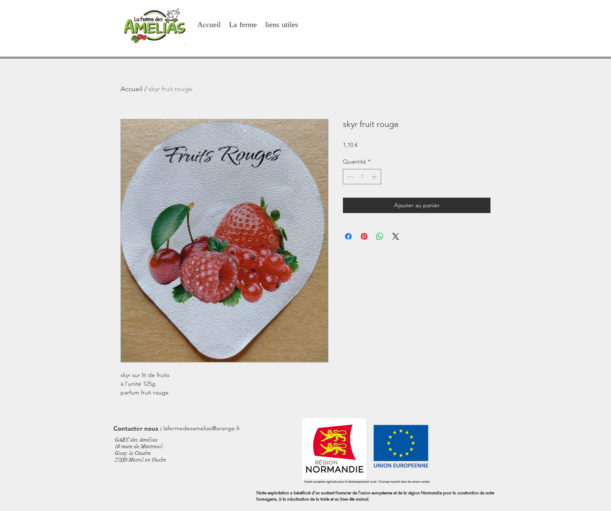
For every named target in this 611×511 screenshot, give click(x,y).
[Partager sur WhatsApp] (380, 236)
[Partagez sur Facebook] (348, 236)
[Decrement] (349, 176)
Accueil (132, 89)
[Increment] (375, 176)
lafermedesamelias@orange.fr (201, 428)
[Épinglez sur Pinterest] (364, 236)
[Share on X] (396, 236)
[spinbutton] (362, 176)
